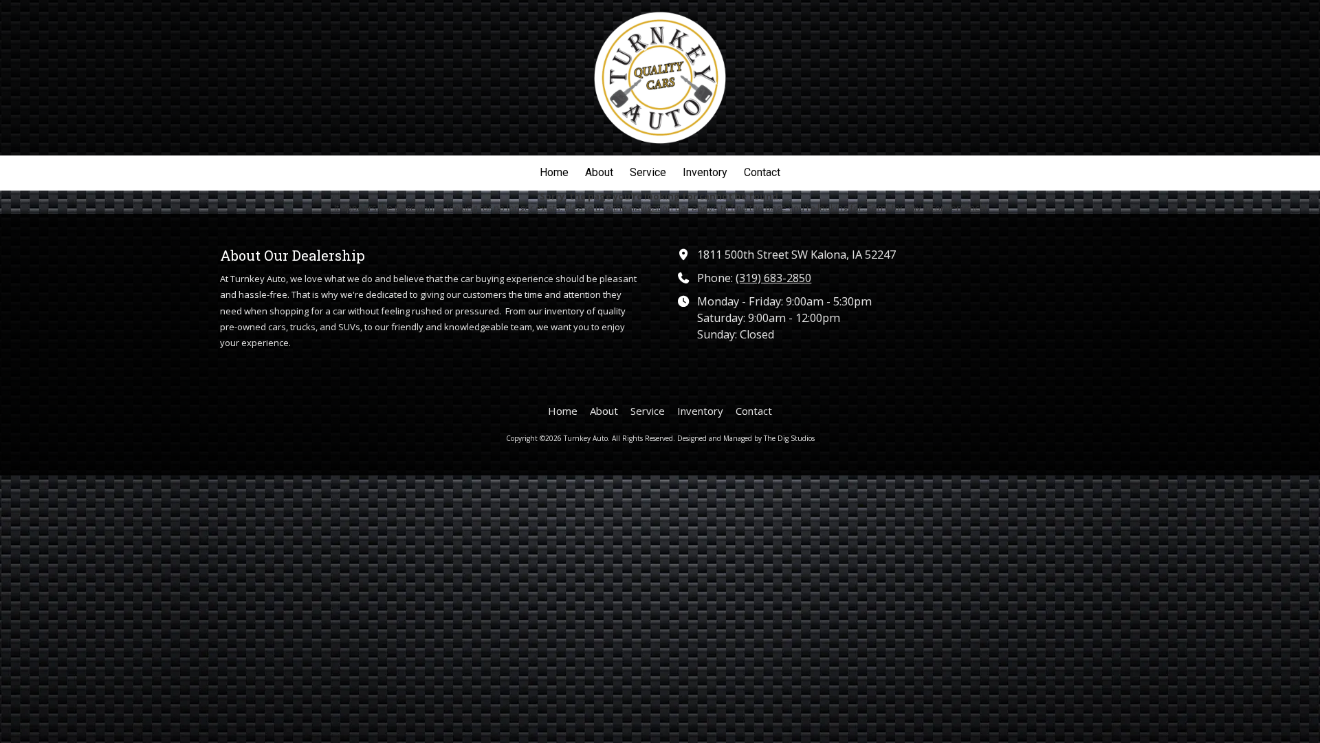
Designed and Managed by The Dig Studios (746, 438)
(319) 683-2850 (773, 278)
